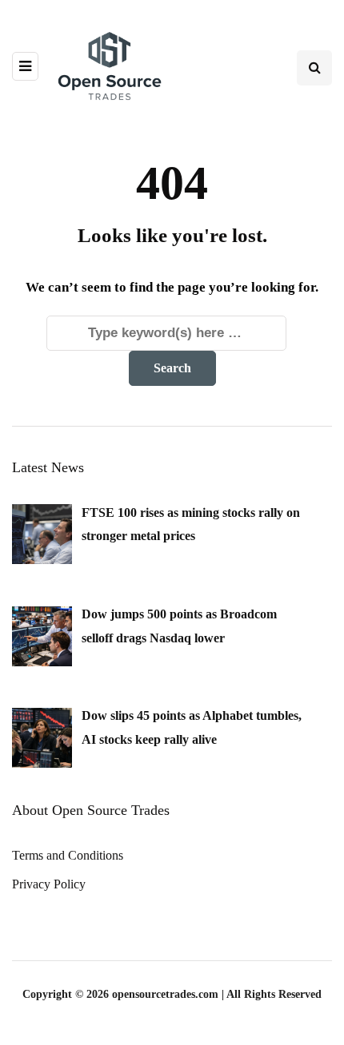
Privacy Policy (49, 884)
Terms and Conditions (67, 855)
